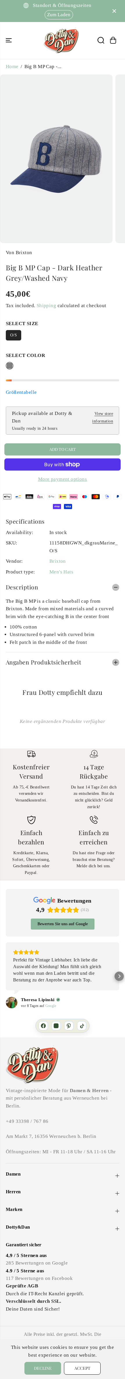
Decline (43, 1368)
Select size (22, 323)
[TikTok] (81, 1025)
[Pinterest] (69, 1025)
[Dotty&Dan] (61, 40)
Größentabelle (21, 392)
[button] (9, 40)
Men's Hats (61, 572)
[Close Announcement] (114, 11)
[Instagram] (56, 1025)
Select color (25, 355)
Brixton (57, 561)
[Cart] (113, 40)
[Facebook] (43, 1025)
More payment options (62, 479)
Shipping (46, 305)
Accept (82, 1368)
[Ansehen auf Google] (11, 1002)
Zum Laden (56, 14)
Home (12, 66)
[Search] (101, 40)
